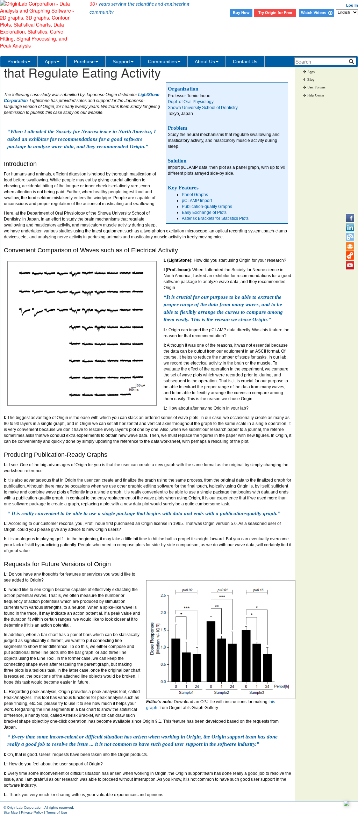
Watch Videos (314, 12)
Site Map (10, 812)
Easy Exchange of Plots (204, 212)
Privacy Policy (32, 812)
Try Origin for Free (275, 12)
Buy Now (241, 12)
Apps (50, 61)
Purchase (84, 61)
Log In (352, 5)
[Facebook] (350, 218)
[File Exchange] (350, 255)
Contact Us (245, 61)
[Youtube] (350, 265)
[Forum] (350, 246)
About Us (205, 61)
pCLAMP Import (197, 200)
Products (17, 61)
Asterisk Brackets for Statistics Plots (215, 218)
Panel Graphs (195, 194)
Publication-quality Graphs (207, 206)
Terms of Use (56, 812)
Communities (162, 61)
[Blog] (350, 236)
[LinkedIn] (350, 227)
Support (121, 61)
